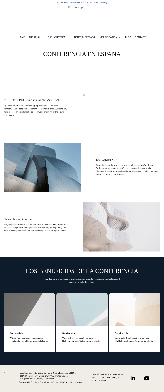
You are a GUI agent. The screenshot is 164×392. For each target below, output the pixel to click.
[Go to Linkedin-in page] (134, 378)
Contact (140, 37)
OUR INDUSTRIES (56, 37)
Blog (128, 37)
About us (34, 37)
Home (21, 37)
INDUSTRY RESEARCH (85, 37)
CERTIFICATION (108, 37)
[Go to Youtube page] (146, 378)
